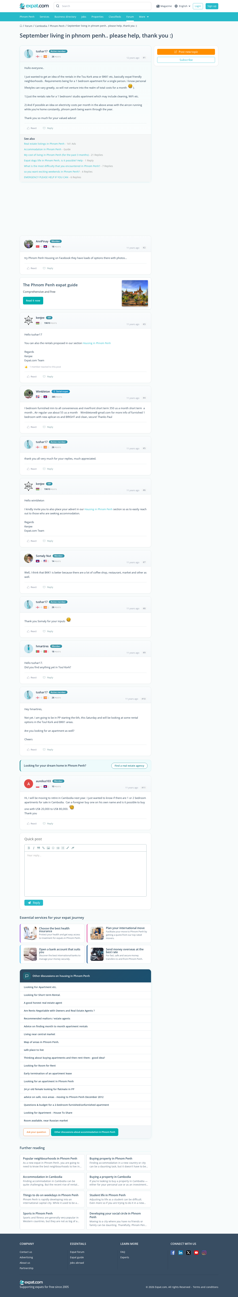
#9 (144, 652)
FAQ (122, 1252)
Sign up (212, 6)
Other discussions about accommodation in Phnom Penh (84, 1132)
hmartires (42, 646)
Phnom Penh (27, 16)
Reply (50, 128)
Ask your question (36, 1132)
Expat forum (77, 1252)
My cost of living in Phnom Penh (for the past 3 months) (56, 154)
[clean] (72, 848)
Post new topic (188, 52)
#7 (144, 562)
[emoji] (52, 848)
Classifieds (115, 16)
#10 (143, 698)
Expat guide (77, 1257)
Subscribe (186, 60)
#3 (144, 324)
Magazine (166, 6)
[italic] (33, 848)
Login (198, 6)
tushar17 (41, 51)
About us (25, 1262)
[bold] (28, 848)
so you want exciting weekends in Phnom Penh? (52, 171)
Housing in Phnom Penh (97, 343)
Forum (130, 16)
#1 (144, 57)
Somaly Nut (43, 555)
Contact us (26, 1252)
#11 (143, 787)
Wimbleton (43, 391)
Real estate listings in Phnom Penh (44, 143)
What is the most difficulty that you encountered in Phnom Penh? (62, 166)
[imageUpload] (47, 848)
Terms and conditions (205, 1287)
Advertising (26, 1257)
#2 (144, 247)
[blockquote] (38, 848)
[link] (43, 848)
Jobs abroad (77, 1262)
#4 (144, 397)
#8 (144, 608)
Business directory (65, 16)
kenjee (40, 317)
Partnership (26, 1268)
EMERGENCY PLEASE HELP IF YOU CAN (46, 177)
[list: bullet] (57, 848)
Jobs (83, 16)
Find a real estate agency (129, 765)
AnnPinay (42, 241)
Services (44, 16)
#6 (144, 490)
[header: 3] (62, 848)
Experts (124, 1257)
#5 (144, 448)
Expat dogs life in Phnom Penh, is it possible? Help (53, 160)
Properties (97, 16)
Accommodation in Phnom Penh (42, 149)
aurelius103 (43, 781)
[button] (67, 848)
